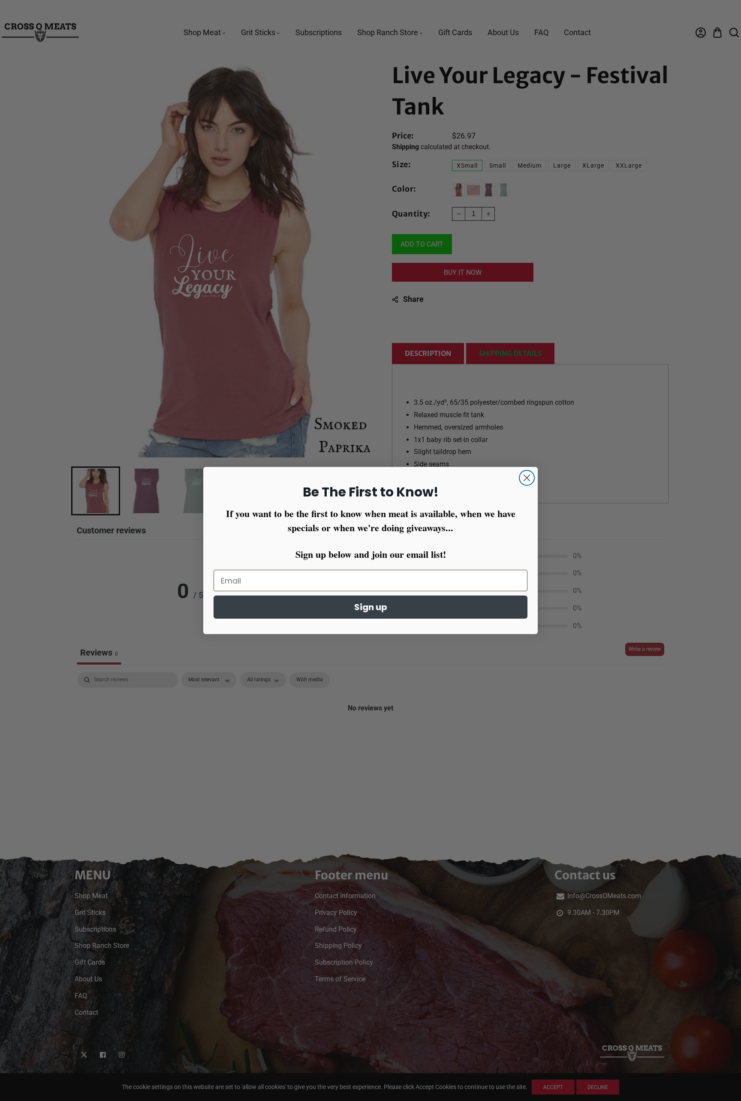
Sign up (370, 607)
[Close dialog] (526, 477)
